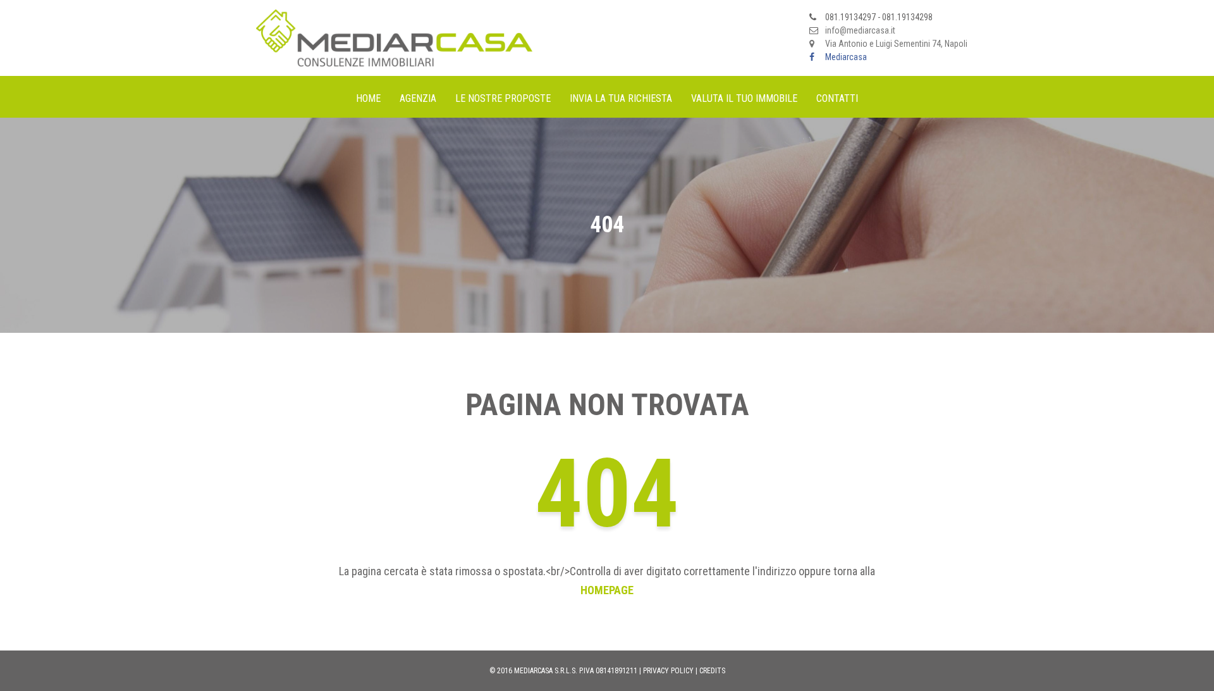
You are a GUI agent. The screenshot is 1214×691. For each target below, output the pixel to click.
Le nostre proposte (503, 98)
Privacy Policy (668, 670)
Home (368, 98)
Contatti (837, 98)
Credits (712, 670)
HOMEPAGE (607, 590)
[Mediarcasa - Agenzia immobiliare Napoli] (394, 37)
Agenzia (418, 98)
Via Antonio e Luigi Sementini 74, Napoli (896, 44)
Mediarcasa (846, 57)
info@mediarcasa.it (860, 30)
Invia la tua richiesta (621, 98)
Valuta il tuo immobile (744, 98)
